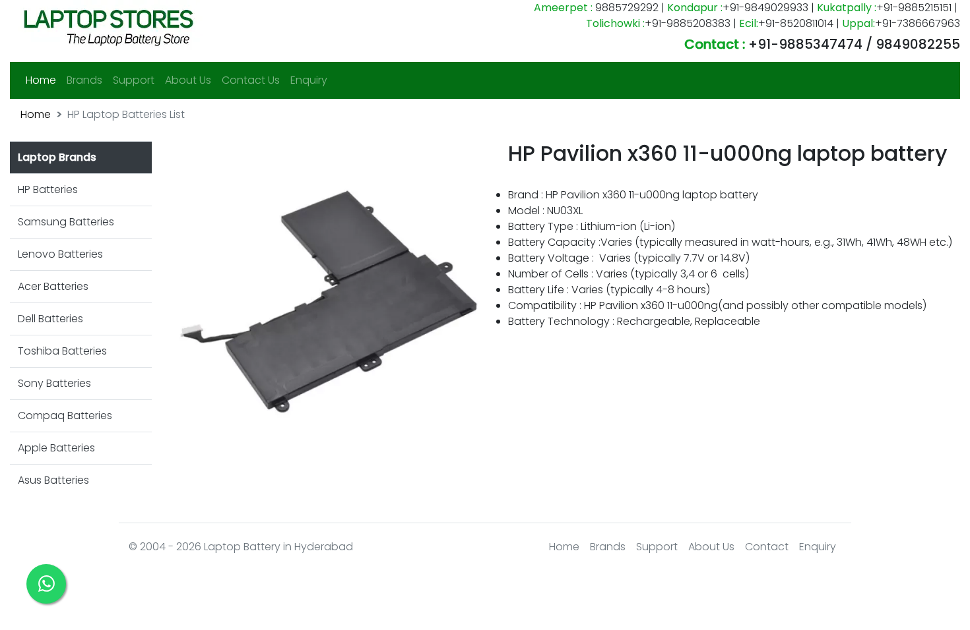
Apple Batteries (56, 447)
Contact (767, 546)
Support (133, 80)
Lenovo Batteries (60, 254)
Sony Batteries (54, 383)
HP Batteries (48, 189)
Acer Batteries (53, 286)
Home (43, 80)
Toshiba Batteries (62, 350)
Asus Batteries (53, 480)
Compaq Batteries (65, 415)
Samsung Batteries (66, 221)
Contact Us (251, 80)
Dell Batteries (50, 318)
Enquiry (308, 80)
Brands (84, 80)
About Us (188, 80)
